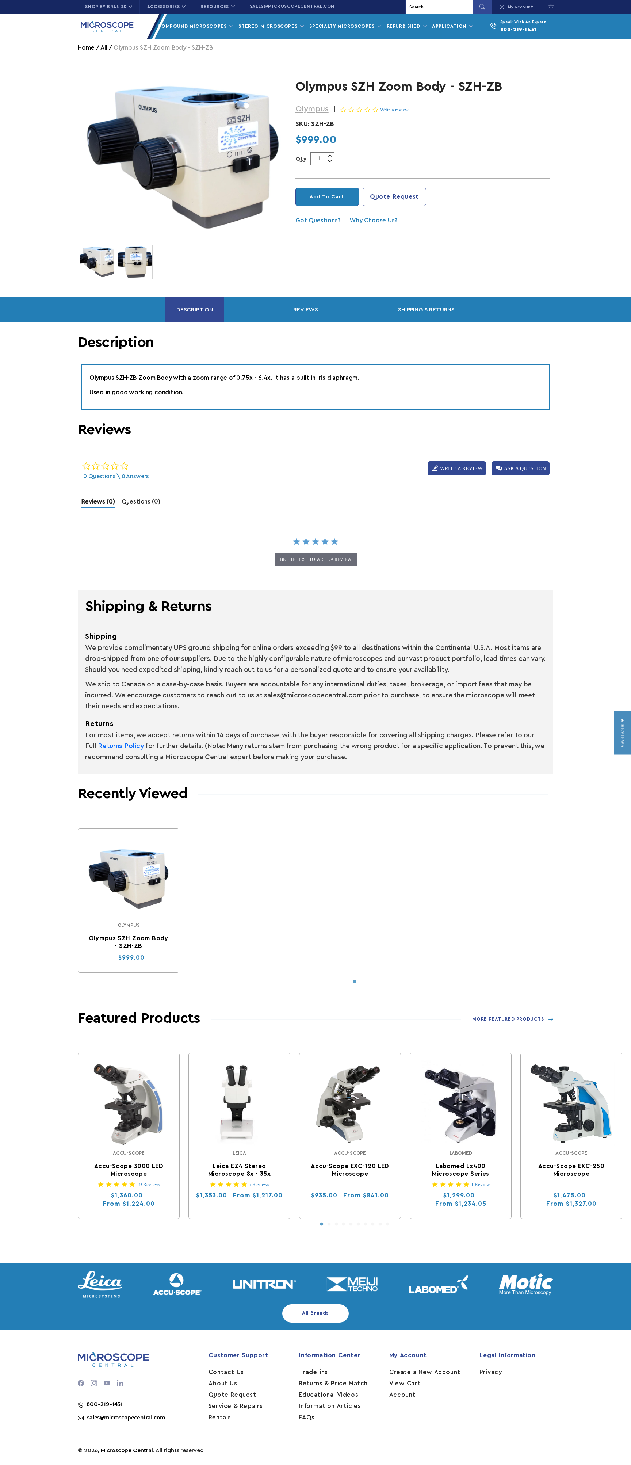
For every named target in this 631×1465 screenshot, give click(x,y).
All (103, 48)
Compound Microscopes (192, 26)
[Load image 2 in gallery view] (135, 262)
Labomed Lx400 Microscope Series (460, 1170)
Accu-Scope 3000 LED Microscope (128, 1170)
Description (194, 310)
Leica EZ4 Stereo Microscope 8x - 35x (239, 1170)
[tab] (98, 503)
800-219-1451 (518, 29)
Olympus (312, 109)
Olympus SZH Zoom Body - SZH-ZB (128, 942)
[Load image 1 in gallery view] (97, 262)
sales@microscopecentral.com (292, 6)
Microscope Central (127, 1450)
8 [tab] (372, 1224)
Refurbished (404, 26)
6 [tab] (358, 1224)
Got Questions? (317, 220)
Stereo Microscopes (268, 26)
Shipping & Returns (426, 310)
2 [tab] (329, 1224)
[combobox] (440, 7)
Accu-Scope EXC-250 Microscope (571, 1170)
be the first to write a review (315, 559)
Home (86, 48)
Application (450, 26)
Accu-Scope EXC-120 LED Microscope (350, 1170)
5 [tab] (351, 1224)
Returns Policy (121, 746)
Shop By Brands (105, 6)
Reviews (305, 310)
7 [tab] (365, 1224)
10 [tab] (387, 1224)
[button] (549, 6)
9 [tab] (380, 1224)
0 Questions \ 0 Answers (116, 476)
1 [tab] (354, 982)
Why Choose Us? (373, 220)
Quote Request (394, 197)
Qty (301, 159)
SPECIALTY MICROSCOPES (342, 26)
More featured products (508, 1019)
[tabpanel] (128, 900)
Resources (214, 6)
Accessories (163, 6)
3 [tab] (336, 1224)
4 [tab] (343, 1224)
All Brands (315, 1313)
